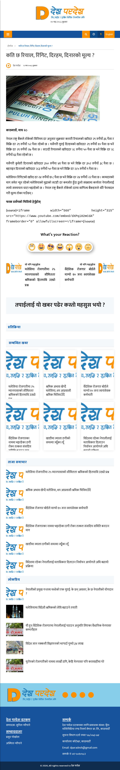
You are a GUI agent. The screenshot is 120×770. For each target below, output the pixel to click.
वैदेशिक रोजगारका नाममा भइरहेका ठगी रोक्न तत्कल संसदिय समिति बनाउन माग (19, 444)
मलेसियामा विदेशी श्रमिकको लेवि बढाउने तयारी (51, 607)
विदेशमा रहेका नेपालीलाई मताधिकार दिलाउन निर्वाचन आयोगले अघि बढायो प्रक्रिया (97, 444)
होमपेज (10, 46)
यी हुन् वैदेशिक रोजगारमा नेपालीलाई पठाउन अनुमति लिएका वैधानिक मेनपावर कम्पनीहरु (68, 627)
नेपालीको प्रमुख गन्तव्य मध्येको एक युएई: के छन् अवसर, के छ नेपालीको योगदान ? (69, 591)
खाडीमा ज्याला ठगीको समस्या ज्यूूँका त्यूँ (58, 440)
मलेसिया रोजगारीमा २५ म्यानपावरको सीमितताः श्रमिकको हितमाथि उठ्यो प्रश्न (21, 393)
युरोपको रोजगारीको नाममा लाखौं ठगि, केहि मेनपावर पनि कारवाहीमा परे (65, 661)
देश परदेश (16, 65)
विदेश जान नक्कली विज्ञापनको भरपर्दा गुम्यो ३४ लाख (54, 643)
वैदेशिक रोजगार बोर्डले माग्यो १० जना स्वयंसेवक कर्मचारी (96, 390)
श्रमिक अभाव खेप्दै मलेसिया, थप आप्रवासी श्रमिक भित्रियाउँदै (58, 390)
